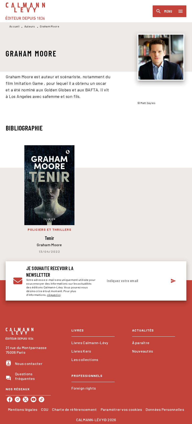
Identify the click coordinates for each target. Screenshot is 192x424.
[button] (92, 342)
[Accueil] (25, 11)
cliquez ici (53, 294)
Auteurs (29, 26)
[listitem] (10, 399)
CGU (44, 409)
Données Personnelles (165, 409)
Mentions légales (22, 409)
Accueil (14, 26)
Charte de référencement (74, 409)
